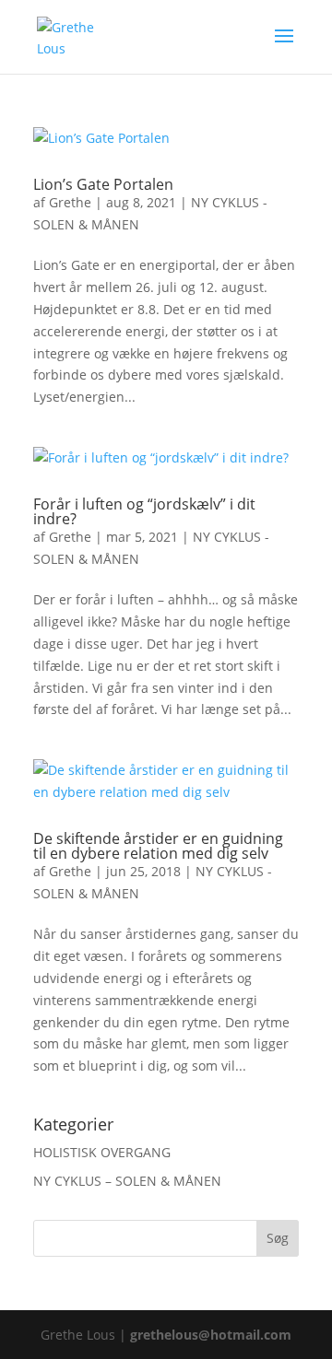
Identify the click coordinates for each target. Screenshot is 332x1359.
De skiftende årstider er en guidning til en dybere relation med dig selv (158, 845)
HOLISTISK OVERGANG (102, 1152)
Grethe (70, 202)
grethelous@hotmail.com (210, 1334)
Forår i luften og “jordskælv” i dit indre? (144, 511)
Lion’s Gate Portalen (103, 184)
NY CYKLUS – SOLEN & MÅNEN (127, 1180)
